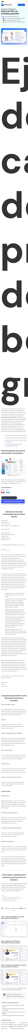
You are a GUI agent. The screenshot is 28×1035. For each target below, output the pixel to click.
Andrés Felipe (16, 994)
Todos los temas (6, 1020)
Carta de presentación (10, 988)
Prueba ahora (21, 4)
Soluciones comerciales (6, 1026)
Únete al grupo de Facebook (13, 501)
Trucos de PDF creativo (6, 1022)
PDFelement (8, 885)
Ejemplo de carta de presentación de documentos (13, 1015)
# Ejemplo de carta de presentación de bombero (15, 437)
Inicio (2, 988)
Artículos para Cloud (14, 1028)
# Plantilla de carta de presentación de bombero (15, 435)
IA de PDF (22, 1028)
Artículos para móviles (15, 1024)
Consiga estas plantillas (9, 497)
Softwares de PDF (24, 1022)
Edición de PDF (23, 1026)
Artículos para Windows (6, 1024)
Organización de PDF (15, 1026)
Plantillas (12, 1022)
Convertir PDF (4, 1028)
